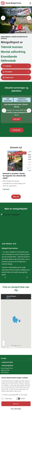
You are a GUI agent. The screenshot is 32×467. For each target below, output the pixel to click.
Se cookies (24, 394)
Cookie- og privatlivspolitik (11, 394)
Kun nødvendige (16, 408)
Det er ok (16, 403)
